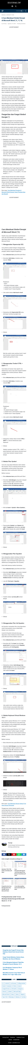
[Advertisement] (14, 42)
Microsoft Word (6, 994)
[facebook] (4, 854)
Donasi (10, 1039)
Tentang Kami (5, 1037)
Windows (18, 997)
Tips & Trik (4, 997)
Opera (17, 994)
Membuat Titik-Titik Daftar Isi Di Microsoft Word (7, 871)
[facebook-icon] (12, 6)
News (12, 994)
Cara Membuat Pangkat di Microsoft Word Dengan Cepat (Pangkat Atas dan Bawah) (13, 192)
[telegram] (23, 854)
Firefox (14, 986)
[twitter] (9, 854)
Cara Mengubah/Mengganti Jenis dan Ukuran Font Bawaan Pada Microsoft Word (20, 872)
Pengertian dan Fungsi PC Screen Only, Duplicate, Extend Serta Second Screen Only (13, 951)
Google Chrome (6, 988)
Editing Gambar (21, 983)
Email (3, 986)
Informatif (13, 988)
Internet (4, 991)
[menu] (3, 11)
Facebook (9, 986)
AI (2, 983)
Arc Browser (13, 983)
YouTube (24, 997)
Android (7, 983)
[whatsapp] (19, 854)
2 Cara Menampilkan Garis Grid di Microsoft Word (19, 888)
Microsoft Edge (17, 991)
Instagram (20, 988)
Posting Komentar (21, 23)
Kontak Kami (16, 1039)
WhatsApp (11, 997)
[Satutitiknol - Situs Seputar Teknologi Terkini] (14, 3)
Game (19, 986)
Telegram (22, 994)
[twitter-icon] (16, 6)
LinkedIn (10, 991)
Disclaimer (12, 1037)
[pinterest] (13, 854)
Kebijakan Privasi (20, 1037)
